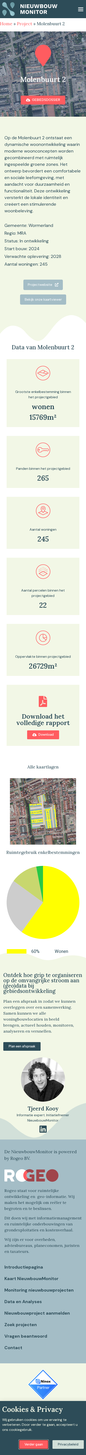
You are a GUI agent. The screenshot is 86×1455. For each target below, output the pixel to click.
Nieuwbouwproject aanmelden (37, 1313)
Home (6, 23)
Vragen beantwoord (25, 1336)
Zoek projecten (20, 1324)
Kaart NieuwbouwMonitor (31, 1278)
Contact (13, 1348)
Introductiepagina (23, 1267)
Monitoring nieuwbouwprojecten (39, 1290)
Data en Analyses (23, 1301)
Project (24, 23)
